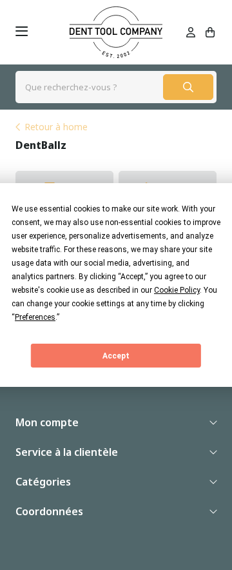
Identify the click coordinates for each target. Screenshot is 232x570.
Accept (116, 355)
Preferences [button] (35, 317)
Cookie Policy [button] (177, 290)
